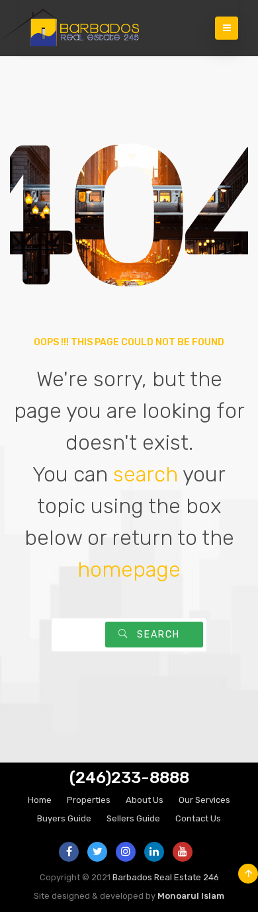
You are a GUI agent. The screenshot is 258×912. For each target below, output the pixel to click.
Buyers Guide (64, 818)
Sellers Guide (133, 818)
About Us (144, 800)
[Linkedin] (154, 852)
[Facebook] (69, 852)
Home (40, 800)
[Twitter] (97, 852)
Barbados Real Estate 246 (165, 877)
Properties (88, 800)
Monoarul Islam (190, 896)
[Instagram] (126, 852)
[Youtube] (183, 852)
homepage (129, 569)
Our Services (204, 800)
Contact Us (198, 818)
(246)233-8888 (129, 777)
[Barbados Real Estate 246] (79, 28)
